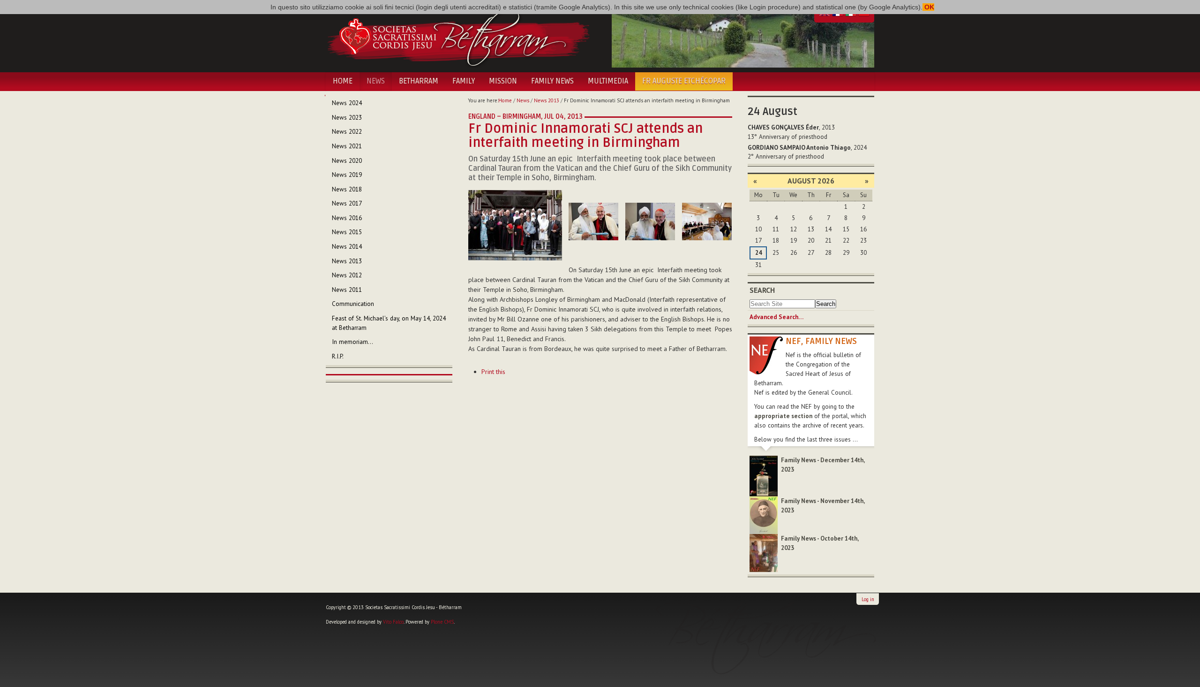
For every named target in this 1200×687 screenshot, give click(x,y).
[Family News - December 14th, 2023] (764, 476)
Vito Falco (393, 621)
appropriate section (783, 416)
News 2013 (546, 100)
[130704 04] (707, 221)
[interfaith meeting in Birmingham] (515, 225)
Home (342, 81)
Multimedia (608, 81)
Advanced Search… (776, 317)
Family (463, 81)
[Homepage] (458, 36)
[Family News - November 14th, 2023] (764, 515)
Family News (552, 81)
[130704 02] (593, 221)
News (376, 81)
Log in (868, 599)
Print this (493, 371)
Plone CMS (442, 621)
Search (762, 290)
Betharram (418, 81)
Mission (503, 81)
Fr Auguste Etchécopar (684, 81)
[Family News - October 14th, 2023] (764, 553)
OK (928, 7)
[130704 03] (650, 221)
